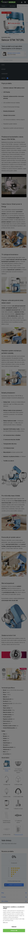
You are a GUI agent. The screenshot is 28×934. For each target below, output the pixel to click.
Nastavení (14, 926)
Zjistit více (5, 922)
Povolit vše (14, 930)
